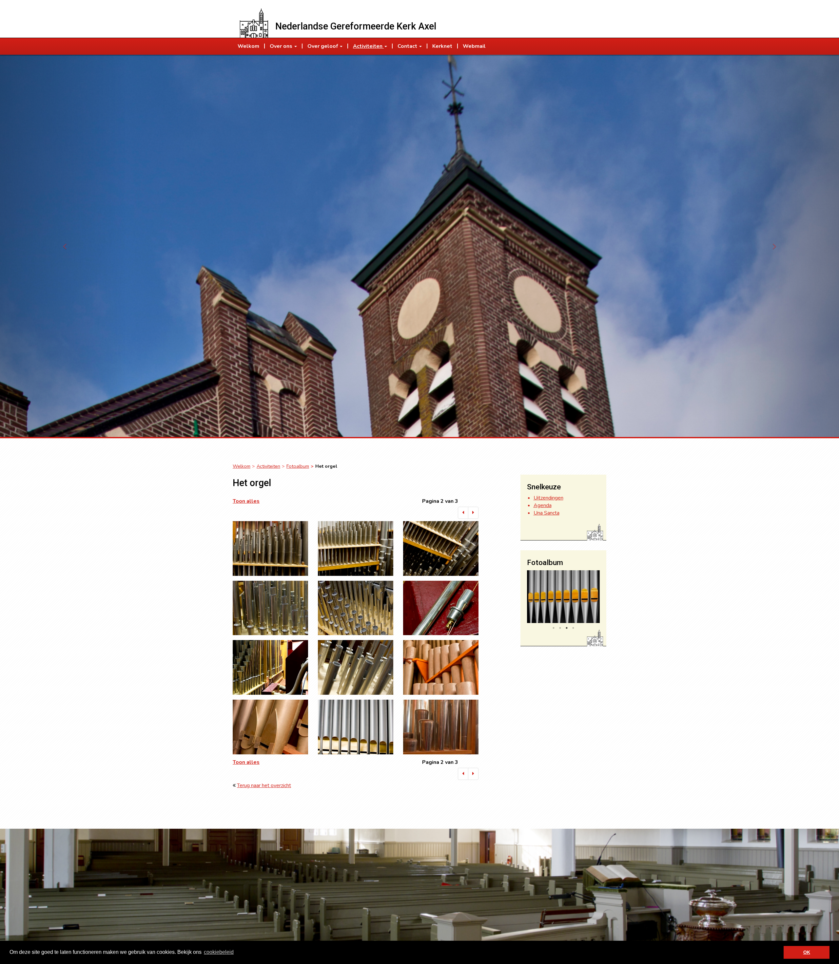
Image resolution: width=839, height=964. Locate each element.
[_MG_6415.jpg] (440, 727)
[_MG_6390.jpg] (440, 667)
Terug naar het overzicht (264, 785)
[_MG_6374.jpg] (270, 667)
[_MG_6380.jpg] (355, 667)
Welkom (241, 466)
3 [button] (566, 628)
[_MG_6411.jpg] (355, 727)
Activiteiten (268, 466)
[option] (563, 596)
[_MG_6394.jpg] (270, 727)
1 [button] (553, 628)
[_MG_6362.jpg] (355, 608)
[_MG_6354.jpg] (355, 548)
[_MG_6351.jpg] (270, 548)
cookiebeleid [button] (219, 952)
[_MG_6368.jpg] (440, 608)
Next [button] (604, 598)
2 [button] (560, 628)
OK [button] (806, 952)
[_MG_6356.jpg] (440, 548)
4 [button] (573, 628)
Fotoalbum (297, 466)
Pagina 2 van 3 (440, 501)
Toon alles (246, 501)
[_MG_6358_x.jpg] (270, 608)
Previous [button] (522, 598)
